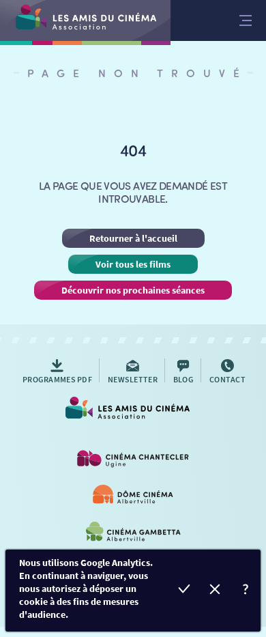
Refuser (214, 591)
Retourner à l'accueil (133, 238)
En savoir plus (245, 591)
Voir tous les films (133, 264)
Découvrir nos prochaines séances (133, 290)
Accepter (183, 591)
